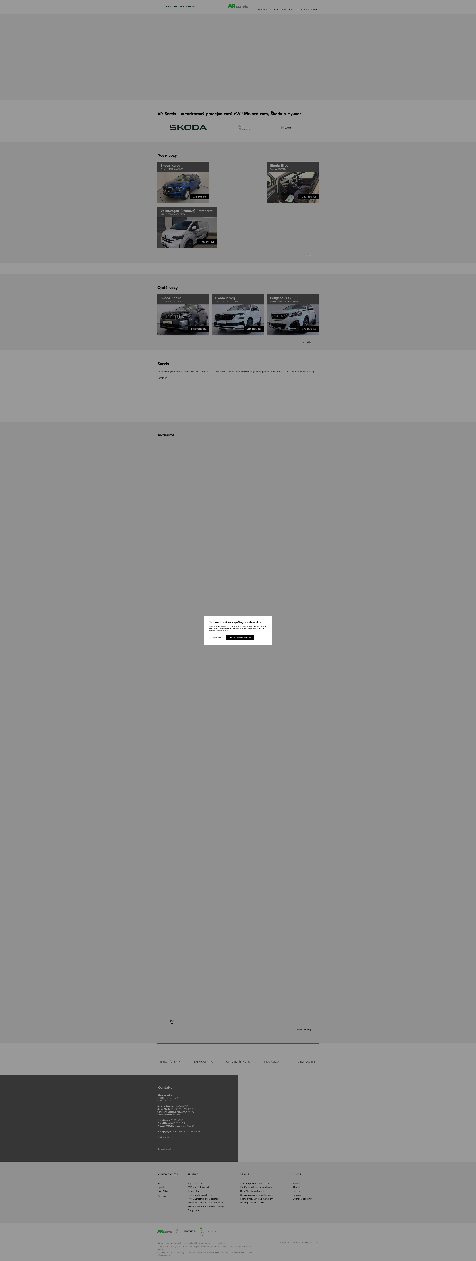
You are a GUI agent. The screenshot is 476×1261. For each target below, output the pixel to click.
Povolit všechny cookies (240, 637)
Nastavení (216, 637)
